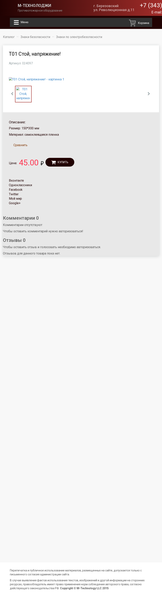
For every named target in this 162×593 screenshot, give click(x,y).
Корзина (143, 23)
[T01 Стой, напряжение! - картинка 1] (81, 79)
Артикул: (15, 63)
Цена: (13, 163)
